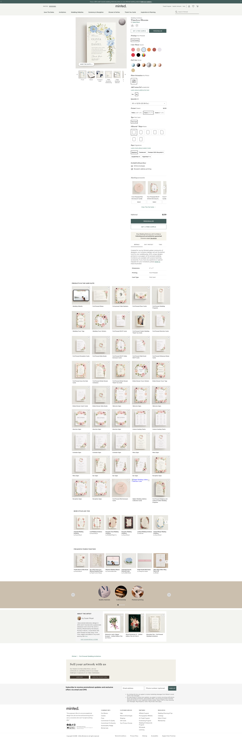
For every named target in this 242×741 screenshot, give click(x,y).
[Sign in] (189, 6)
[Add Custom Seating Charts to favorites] (149, 410)
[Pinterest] (70, 724)
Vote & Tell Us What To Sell (99, 677)
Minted (74, 656)
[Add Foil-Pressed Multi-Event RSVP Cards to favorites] (149, 337)
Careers (103, 716)
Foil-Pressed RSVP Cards (119, 331)
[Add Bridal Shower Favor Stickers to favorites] (149, 362)
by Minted (155, 573)
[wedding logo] (121, 6)
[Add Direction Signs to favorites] (89, 410)
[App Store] (71, 728)
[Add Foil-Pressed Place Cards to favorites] (149, 287)
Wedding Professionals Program (145, 724)
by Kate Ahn (140, 533)
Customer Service (126, 710)
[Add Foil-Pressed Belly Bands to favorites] (109, 337)
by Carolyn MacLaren (111, 571)
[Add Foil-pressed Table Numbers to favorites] (129, 287)
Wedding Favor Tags (78, 331)
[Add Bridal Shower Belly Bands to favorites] (109, 387)
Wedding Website (78, 306)
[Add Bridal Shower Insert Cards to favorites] (89, 387)
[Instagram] (74, 724)
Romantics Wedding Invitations (127, 532)
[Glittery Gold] (133, 70)
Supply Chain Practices (168, 736)
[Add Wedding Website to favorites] (89, 287)
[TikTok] (72, 724)
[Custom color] (143, 55)
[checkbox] (139, 202)
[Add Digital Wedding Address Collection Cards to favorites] (149, 480)
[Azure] (143, 49)
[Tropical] (149, 49)
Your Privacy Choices (126, 723)
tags (160, 244)
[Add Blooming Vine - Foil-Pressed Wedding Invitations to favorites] (163, 615)
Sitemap (144, 736)
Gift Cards (123, 720)
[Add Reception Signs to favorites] (169, 457)
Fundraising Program (145, 720)
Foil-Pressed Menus (98, 306)
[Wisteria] (159, 49)
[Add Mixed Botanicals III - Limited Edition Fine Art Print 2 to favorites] (143, 615)
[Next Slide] (164, 187)
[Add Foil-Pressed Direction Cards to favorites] (169, 312)
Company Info (105, 710)
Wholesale (142, 727)
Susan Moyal (136, 22)
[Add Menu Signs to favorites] (149, 434)
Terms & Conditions (120, 736)
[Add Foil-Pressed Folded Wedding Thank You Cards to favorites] (149, 312)
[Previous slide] (77, 74)
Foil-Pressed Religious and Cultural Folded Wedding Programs (159, 500)
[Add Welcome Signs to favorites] (129, 387)
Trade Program (167, 6)
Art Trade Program (144, 718)
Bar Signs (95, 475)
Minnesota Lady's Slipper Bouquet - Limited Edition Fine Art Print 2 (113, 636)
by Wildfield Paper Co (111, 535)
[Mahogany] (154, 49)
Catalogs (160, 716)
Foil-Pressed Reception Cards (81, 356)
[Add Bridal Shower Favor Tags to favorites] (169, 362)
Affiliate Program (144, 713)
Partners (142, 710)
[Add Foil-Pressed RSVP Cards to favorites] (129, 312)
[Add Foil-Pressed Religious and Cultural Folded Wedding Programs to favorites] (169, 480)
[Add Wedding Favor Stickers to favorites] (109, 312)
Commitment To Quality (108, 720)
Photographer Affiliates (145, 716)
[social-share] (132, 25)
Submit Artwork (176, 6)
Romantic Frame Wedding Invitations (112, 532)
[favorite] (136, 25)
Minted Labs (104, 728)
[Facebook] (68, 724)
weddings (52, 6)
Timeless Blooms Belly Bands (81, 569)
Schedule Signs (77, 452)
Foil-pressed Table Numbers (120, 306)
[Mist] (138, 49)
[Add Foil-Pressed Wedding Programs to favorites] (169, 287)
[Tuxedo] (138, 55)
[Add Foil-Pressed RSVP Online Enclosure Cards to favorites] (129, 337)
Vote (184, 6)
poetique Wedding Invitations (144, 531)
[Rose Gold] (159, 65)
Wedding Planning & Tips (165, 713)
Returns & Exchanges (126, 716)
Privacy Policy (134, 736)
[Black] (138, 65)
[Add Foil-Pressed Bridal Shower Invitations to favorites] (109, 362)
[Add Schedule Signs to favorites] (89, 434)
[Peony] (133, 49)
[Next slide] (125, 74)
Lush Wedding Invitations (96, 531)
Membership (161, 720)
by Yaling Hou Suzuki (142, 571)
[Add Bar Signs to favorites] (109, 457)
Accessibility (154, 736)
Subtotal (134, 215)
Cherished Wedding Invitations (78, 532)
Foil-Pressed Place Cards (140, 306)
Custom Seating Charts (139, 429)
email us (157, 262)
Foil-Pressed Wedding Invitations (90, 656)
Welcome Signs (116, 406)
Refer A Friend (162, 718)
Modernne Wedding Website (113, 569)
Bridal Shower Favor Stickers (141, 381)
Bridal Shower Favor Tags (159, 381)
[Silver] (149, 65)
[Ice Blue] (133, 65)
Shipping (122, 718)
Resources (161, 710)
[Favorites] (193, 6)
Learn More (79, 677)
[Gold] (154, 65)
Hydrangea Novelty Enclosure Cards (126, 570)
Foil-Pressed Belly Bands (100, 356)
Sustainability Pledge (107, 725)
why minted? (148, 244)
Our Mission (104, 713)
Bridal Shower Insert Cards (80, 406)
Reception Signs (157, 475)
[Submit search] (176, 12)
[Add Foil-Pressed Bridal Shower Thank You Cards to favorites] (129, 362)
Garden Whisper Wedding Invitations (159, 532)
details (136, 244)
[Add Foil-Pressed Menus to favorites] (109, 287)
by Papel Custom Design (96, 573)
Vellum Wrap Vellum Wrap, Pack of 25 (159, 570)
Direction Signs (77, 429)
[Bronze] (143, 65)
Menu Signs (136, 452)
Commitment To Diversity (108, 723)
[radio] (135, 40)
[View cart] (197, 6)
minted (45, 6)
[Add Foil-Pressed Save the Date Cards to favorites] (89, 362)
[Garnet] (133, 55)
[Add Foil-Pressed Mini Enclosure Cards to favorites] (129, 480)
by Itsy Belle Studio (126, 573)
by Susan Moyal (78, 535)
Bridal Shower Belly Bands (100, 406)
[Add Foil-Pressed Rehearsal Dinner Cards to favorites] (169, 337)
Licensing (141, 730)
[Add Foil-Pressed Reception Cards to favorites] (89, 337)
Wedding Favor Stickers (99, 331)
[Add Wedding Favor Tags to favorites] (89, 312)
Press (102, 718)
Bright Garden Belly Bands (144, 569)
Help (121, 713)
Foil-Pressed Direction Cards (160, 331)
